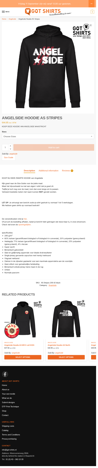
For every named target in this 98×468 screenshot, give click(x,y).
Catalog (5, 430)
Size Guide (8, 157)
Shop (4, 411)
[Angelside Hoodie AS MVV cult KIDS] (22, 319)
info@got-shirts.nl (9, 450)
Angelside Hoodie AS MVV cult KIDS (19, 345)
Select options (22, 357)
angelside (13, 154)
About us (5, 390)
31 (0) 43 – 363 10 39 (14, 459)
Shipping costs (8, 426)
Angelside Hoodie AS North (59, 345)
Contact (5, 415)
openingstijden (24, 224)
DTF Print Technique (10, 407)
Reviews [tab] (67, 171)
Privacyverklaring (9, 439)
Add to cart (53, 147)
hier (25, 219)
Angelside (12, 19)
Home (4, 19)
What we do (7, 398)
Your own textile (8, 394)
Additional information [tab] (48, 171)
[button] (91, 25)
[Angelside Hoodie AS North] (66, 319)
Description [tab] (29, 171)
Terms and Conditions (11, 435)
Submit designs (8, 402)
